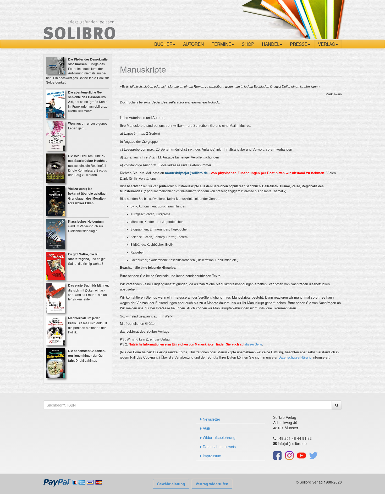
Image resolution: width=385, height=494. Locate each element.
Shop (248, 44)
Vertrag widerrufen (212, 483)
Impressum (211, 455)
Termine (221, 44)
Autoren (193, 44)
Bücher (163, 44)
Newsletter (211, 419)
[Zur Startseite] (79, 19)
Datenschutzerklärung (294, 357)
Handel (270, 44)
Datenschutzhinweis (219, 446)
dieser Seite (253, 344)
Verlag (326, 44)
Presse (298, 44)
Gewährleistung (171, 483)
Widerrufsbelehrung (218, 437)
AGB (206, 428)
